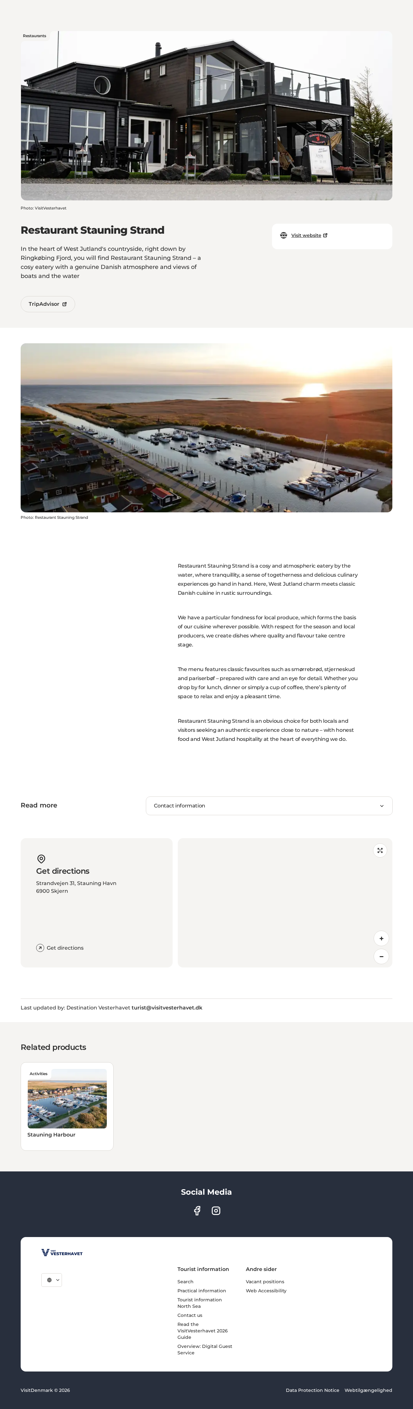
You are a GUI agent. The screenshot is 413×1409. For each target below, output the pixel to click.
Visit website (306, 235)
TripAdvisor (44, 304)
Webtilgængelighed (368, 1390)
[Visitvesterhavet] (62, 1252)
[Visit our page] (197, 1210)
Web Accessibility (266, 1291)
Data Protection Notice (312, 1390)
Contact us (189, 1315)
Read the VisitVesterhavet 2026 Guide (202, 1330)
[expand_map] (380, 850)
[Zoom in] (381, 938)
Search (185, 1282)
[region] (285, 902)
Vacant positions (265, 1282)
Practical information (201, 1291)
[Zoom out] (381, 956)
